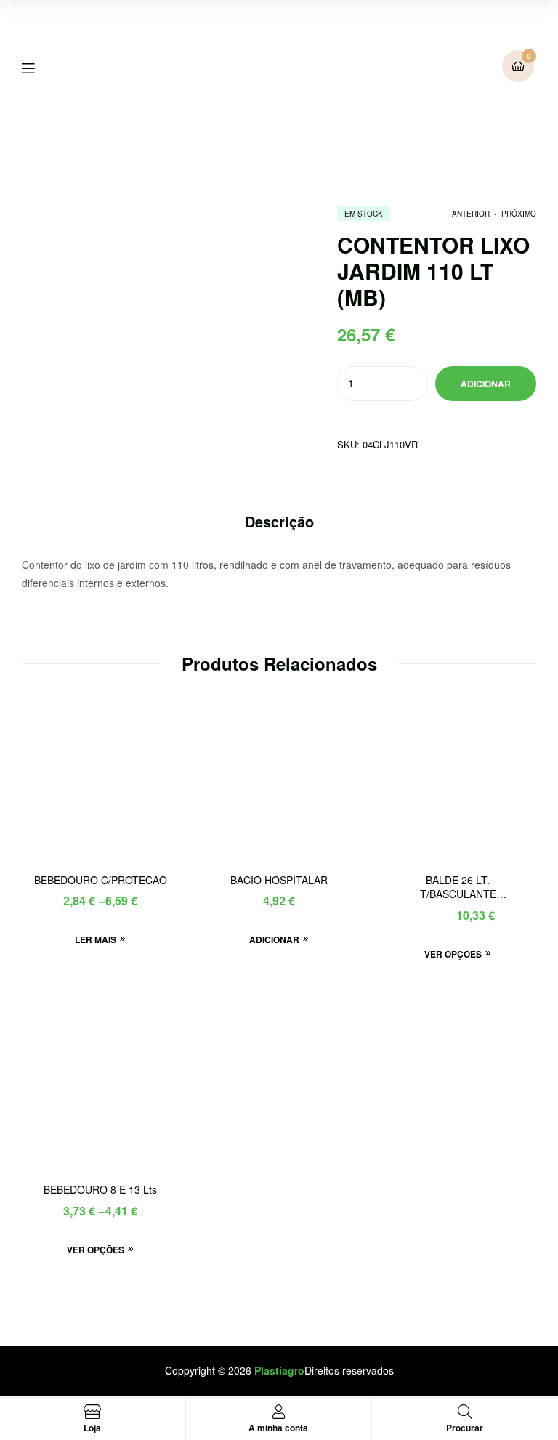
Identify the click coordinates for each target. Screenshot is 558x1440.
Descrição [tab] (279, 521)
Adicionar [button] (274, 939)
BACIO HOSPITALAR (279, 880)
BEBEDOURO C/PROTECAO (100, 880)
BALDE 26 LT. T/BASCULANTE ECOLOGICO (458, 887)
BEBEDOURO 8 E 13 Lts (100, 1190)
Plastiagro (279, 1370)
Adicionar (486, 383)
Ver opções (453, 953)
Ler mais (95, 939)
